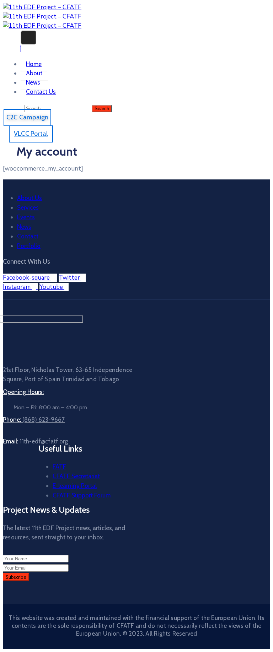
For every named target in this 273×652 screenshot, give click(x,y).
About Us (29, 197)
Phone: (34, 419)
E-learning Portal (75, 485)
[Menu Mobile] (28, 37)
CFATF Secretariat (76, 476)
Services (28, 207)
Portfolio (29, 245)
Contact (27, 236)
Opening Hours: (23, 391)
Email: (35, 441)
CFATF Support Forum (82, 495)
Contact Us (41, 91)
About (34, 73)
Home (34, 64)
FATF (59, 466)
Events (26, 217)
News (33, 82)
